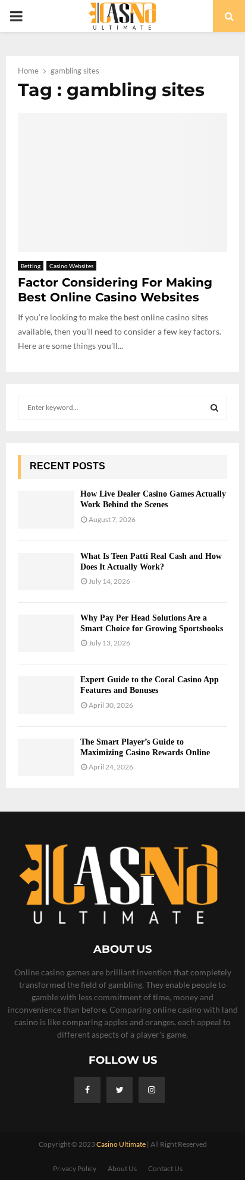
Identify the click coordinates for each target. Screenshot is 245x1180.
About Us (122, 1168)
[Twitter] (119, 1090)
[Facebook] (87, 1090)
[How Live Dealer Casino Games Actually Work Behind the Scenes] (46, 509)
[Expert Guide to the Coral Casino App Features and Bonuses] (46, 695)
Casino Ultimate (121, 1144)
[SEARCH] (214, 407)
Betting (30, 265)
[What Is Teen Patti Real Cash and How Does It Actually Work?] (46, 571)
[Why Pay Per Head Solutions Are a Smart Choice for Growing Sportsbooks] (46, 633)
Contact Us (165, 1168)
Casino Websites (71, 265)
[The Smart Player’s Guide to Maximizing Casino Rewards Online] (46, 757)
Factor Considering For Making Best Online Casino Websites (115, 289)
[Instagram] (152, 1090)
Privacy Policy (74, 1168)
